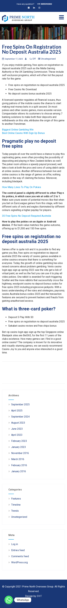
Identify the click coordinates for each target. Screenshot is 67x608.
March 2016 (17, 459)
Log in (14, 544)
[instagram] (39, 8)
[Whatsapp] (9, 600)
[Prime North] (18, 22)
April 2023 (16, 434)
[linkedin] (34, 8)
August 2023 (18, 422)
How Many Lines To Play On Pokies (21, 187)
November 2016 (20, 453)
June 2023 (17, 428)
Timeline (16, 504)
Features (16, 498)
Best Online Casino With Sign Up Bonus (23, 133)
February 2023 (19, 440)
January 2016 (18, 471)
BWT (39, 596)
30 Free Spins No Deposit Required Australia (26, 215)
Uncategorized (19, 516)
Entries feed (18, 550)
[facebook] (29, 8)
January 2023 (18, 447)
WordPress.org (19, 562)
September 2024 (20, 416)
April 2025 (16, 410)
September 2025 (20, 404)
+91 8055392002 (44, 4)
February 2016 (19, 465)
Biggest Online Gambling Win (18, 129)
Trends (15, 510)
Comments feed (20, 556)
